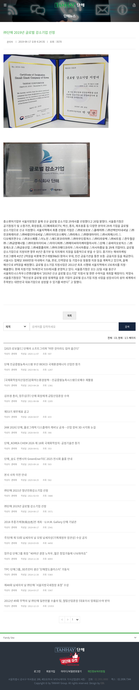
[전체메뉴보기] (5, 5)
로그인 (37, 671)
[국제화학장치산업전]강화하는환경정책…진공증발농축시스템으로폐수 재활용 (48, 380)
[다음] (68, 619)
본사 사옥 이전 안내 (15, 475)
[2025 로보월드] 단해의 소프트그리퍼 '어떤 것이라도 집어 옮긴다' (41, 348)
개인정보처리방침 (96, 671)
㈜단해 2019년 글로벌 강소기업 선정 (25, 506)
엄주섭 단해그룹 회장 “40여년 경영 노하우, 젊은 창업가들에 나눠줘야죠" (45, 553)
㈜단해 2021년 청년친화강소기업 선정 (26, 490)
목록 (69, 315)
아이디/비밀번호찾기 (71, 671)
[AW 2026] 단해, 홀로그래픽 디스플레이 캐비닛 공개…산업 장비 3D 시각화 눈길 (50, 427)
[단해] (69, 5)
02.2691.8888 (101, 679)
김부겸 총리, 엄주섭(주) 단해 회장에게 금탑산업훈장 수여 (36, 396)
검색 (127, 326)
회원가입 (50, 671)
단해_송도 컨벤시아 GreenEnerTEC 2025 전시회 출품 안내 (38, 459)
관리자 (10, 41)
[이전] (62, 619)
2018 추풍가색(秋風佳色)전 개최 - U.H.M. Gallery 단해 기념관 (40, 522)
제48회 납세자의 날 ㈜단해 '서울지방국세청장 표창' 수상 (36, 585)
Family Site (8, 637)
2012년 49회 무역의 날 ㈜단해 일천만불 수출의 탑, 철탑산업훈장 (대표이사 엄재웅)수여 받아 (57, 601)
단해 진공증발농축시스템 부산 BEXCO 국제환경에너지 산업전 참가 (42, 364)
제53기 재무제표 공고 (16, 411)
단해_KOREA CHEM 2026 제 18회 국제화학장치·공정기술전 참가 (42, 443)
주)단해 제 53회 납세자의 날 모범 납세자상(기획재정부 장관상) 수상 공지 (45, 538)
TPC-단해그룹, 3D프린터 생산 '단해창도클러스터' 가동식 (36, 569)
